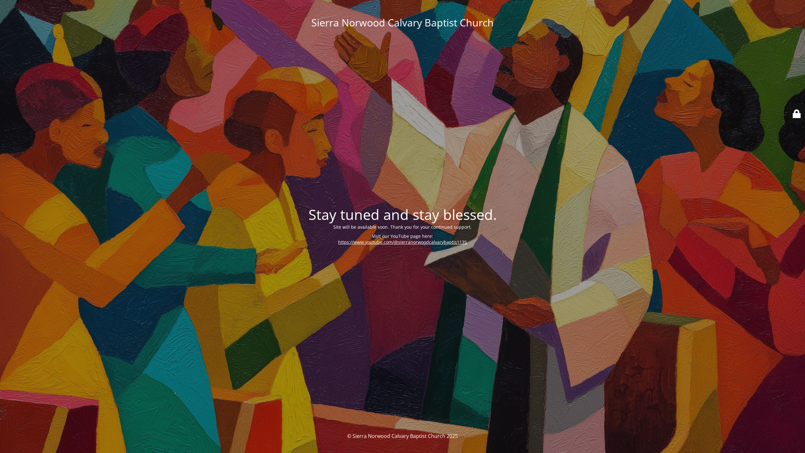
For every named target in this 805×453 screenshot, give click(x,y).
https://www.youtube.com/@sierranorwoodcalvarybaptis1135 (402, 242)
